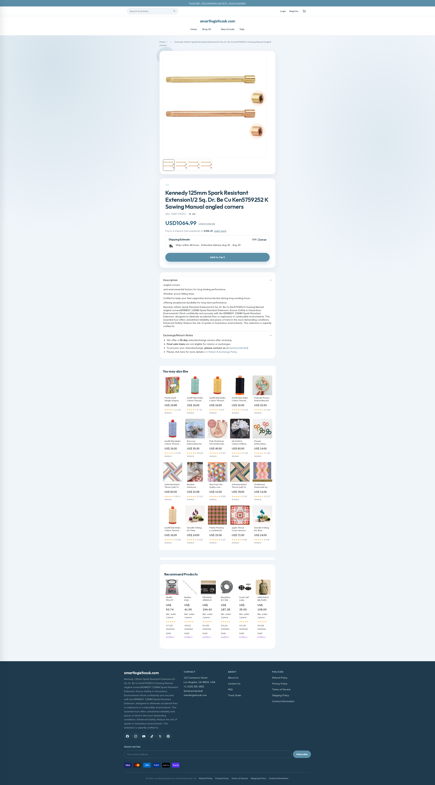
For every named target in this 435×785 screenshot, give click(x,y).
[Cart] (304, 11)
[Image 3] (194, 165)
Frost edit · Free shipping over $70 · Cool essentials (217, 3)
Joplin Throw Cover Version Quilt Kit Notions (240, 529)
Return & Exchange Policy (223, 351)
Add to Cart (217, 257)
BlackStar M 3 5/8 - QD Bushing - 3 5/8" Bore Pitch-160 (226, 599)
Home (194, 29)
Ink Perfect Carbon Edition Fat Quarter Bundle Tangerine (239, 443)
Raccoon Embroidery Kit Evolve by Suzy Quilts (194, 443)
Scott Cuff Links (244, 598)
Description (170, 280)
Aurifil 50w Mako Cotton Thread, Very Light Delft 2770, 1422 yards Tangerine (172, 443)
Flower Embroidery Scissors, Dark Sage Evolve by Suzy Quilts (261, 443)
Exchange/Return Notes (178, 335)
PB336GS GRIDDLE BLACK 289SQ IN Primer (207, 599)
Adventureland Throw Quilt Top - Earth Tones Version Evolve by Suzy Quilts (172, 486)
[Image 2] (181, 165)
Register (293, 11)
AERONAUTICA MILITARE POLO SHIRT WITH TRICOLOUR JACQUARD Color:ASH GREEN (263, 599)
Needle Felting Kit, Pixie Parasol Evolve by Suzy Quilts (194, 529)
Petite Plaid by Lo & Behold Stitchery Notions (216, 529)
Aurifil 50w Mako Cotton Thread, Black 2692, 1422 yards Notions (240, 399)
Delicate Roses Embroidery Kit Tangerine (261, 399)
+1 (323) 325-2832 (194, 686)
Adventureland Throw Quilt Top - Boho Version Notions (239, 486)
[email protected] (238, 347)
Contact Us (234, 683)
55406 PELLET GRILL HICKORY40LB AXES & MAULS (172, 599)
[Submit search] (174, 11)
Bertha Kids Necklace (189, 599)
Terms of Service (281, 689)
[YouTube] (143, 736)
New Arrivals (227, 29)
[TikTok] (152, 736)
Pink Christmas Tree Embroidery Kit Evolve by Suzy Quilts (217, 443)
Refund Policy (279, 677)
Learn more (220, 230)
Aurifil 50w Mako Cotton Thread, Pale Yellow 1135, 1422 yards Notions (217, 399)
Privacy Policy (279, 683)
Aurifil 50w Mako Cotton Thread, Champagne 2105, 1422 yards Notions (172, 529)
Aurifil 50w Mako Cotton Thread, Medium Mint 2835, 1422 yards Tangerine (195, 399)
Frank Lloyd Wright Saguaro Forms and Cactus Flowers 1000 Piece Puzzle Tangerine (172, 399)
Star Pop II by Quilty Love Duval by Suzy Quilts (216, 486)
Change (262, 239)
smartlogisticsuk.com (217, 21)
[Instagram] (135, 736)
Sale (242, 29)
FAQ (230, 689)
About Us (233, 677)
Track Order (234, 695)
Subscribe (302, 754)
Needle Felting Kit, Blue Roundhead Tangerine (261, 529)
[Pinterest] (168, 736)
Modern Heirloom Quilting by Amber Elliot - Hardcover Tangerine (193, 486)
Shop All (206, 29)
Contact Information (283, 701)
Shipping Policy (280, 695)
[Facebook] (127, 736)
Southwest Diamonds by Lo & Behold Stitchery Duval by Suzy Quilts (262, 486)
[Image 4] (206, 165)
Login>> (170, 636)
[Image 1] (169, 165)
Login (283, 11)
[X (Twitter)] (160, 736)
